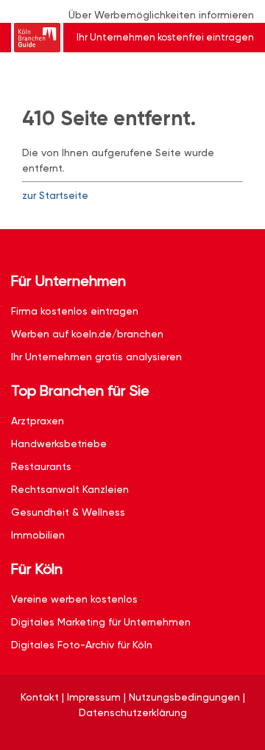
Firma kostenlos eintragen (74, 311)
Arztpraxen (37, 421)
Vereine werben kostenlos (74, 599)
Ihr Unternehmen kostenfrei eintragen (165, 37)
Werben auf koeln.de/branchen (87, 334)
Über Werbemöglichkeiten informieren (161, 15)
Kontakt (40, 697)
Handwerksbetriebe (59, 443)
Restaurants (41, 466)
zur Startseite (55, 195)
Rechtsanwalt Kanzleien (70, 489)
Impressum (94, 697)
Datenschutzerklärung (133, 712)
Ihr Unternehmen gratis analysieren (96, 356)
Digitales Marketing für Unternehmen (101, 622)
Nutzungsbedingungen (184, 697)
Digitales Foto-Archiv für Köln (81, 645)
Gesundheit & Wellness (68, 512)
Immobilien (38, 535)
